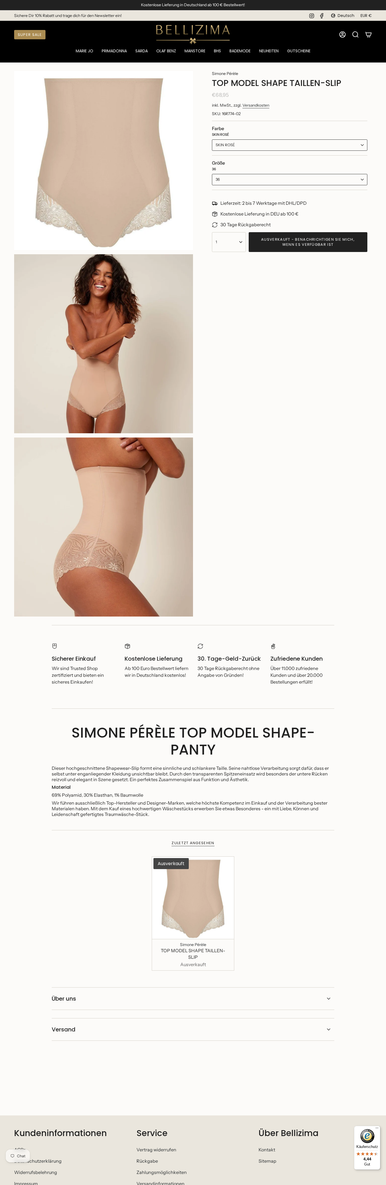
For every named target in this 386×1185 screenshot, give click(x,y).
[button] (84, 51)
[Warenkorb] (368, 34)
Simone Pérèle (225, 73)
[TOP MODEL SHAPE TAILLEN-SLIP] (193, 898)
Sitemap (267, 1161)
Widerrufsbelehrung (35, 1172)
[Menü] (377, 1129)
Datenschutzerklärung (38, 1161)
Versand (63, 1029)
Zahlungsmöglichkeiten (161, 1172)
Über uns (64, 999)
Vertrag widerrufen (156, 1149)
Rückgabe (147, 1161)
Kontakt (267, 1149)
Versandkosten (255, 105)
